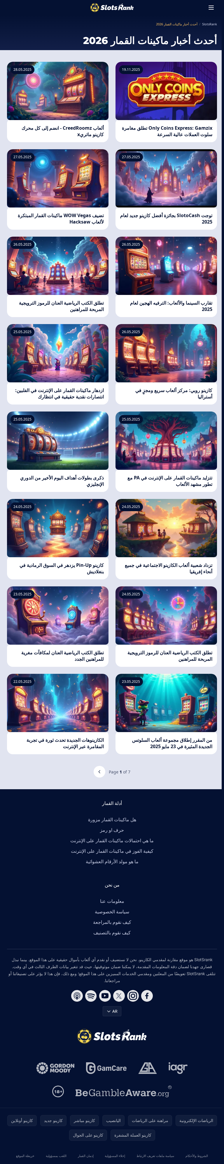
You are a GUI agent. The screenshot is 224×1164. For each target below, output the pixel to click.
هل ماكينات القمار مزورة (112, 819)
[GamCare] (106, 1068)
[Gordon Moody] (55, 1068)
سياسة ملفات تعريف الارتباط (155, 1156)
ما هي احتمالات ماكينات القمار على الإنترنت (112, 840)
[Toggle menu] (211, 7)
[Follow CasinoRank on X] (119, 996)
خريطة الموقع (25, 1156)
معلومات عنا (112, 901)
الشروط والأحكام (197, 1156)
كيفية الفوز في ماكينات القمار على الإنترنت (112, 851)
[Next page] (99, 772)
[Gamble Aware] (124, 1091)
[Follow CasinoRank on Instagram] (133, 996)
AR (115, 1011)
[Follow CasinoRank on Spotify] (91, 996)
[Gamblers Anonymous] (147, 1068)
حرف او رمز (112, 830)
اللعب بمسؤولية (56, 1156)
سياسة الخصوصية (112, 911)
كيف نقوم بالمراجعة (112, 922)
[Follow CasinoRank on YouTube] (105, 996)
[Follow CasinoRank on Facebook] (147, 996)
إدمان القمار (86, 1156)
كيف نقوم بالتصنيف (112, 932)
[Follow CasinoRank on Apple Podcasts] (77, 996)
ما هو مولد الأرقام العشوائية (112, 861)
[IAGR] (178, 1068)
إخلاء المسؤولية (115, 1156)
